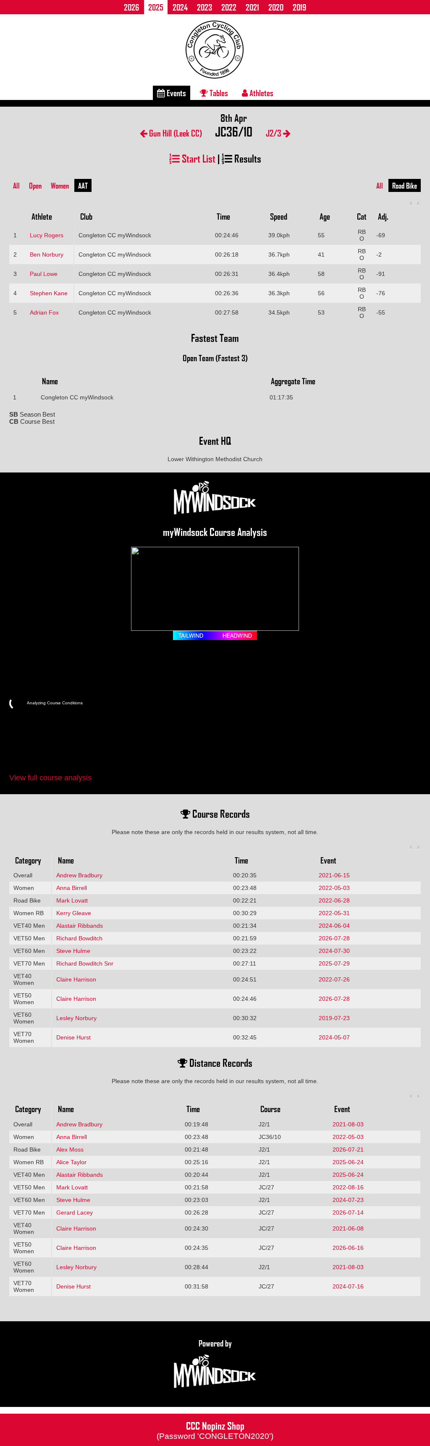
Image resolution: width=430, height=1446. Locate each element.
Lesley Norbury (76, 1018)
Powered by (215, 1343)
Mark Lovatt (72, 900)
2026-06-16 (348, 1247)
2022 (228, 7)
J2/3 (274, 133)
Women (60, 185)
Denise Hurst (73, 1037)
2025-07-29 (334, 963)
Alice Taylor (71, 1162)
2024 (180, 7)
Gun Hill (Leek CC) (174, 133)
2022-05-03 (334, 887)
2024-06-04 (334, 925)
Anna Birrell (71, 887)
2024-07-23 (348, 1200)
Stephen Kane (49, 293)
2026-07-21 (348, 1149)
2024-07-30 (334, 950)
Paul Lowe (44, 273)
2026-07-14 (348, 1212)
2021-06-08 (348, 1228)
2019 (299, 7)
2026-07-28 (334, 938)
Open (35, 185)
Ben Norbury (46, 254)
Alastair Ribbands (79, 925)
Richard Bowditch (79, 938)
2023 (204, 7)
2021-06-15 (334, 875)
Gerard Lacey (74, 1212)
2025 (155, 7)
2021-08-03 (348, 1124)
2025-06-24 (348, 1162)
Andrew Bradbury (79, 875)
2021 (252, 7)
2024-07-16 (348, 1286)
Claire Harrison (76, 979)
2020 (275, 7)
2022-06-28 (334, 900)
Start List (197, 158)
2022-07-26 (334, 979)
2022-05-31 (334, 913)
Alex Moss (70, 1149)
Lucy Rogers (46, 235)
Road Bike (404, 185)
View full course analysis (50, 778)
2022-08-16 (348, 1187)
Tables (218, 93)
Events (175, 93)
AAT (83, 185)
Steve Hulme (73, 950)
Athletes (260, 93)
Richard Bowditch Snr (84, 963)
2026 (131, 7)
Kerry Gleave (73, 913)
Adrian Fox (44, 312)
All (16, 185)
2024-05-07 (334, 1037)
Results (246, 158)
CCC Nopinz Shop (215, 1430)
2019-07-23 (334, 1018)
